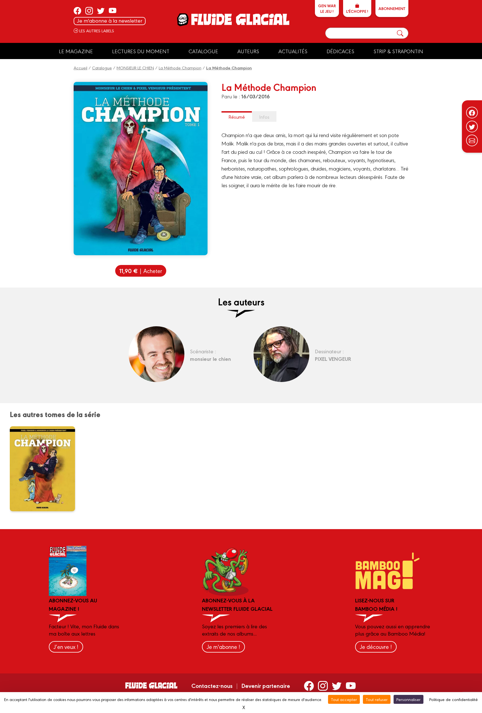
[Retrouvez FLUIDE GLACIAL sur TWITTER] (101, 11)
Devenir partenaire (265, 685)
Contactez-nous (212, 685)
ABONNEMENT (392, 8)
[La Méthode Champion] (46, 469)
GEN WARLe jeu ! (327, 8)
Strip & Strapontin (398, 51)
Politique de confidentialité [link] (453, 699)
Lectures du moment (140, 51)
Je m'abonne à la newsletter (109, 20)
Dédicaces (340, 51)
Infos (264, 116)
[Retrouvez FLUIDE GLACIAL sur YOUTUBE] (112, 11)
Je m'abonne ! (223, 646)
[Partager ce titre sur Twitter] (472, 126)
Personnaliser (408, 699)
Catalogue (203, 51)
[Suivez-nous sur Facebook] (472, 112)
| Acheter (140, 271)
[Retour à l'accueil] (239, 19)
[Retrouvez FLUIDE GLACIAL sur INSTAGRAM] (89, 11)
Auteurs (248, 51)
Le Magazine (76, 51)
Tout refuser (377, 699)
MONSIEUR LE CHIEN (135, 67)
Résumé (236, 116)
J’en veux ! (66, 646)
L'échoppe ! (357, 11)
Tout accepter (344, 699)
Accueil (80, 67)
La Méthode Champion (180, 67)
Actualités (292, 51)
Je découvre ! (376, 646)
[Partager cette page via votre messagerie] (472, 140)
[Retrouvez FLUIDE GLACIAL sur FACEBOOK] (77, 11)
